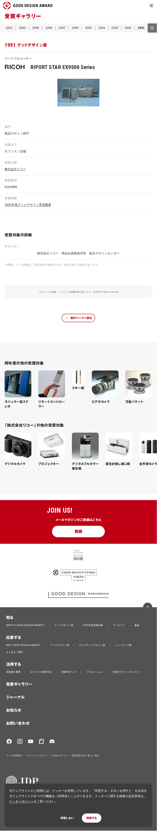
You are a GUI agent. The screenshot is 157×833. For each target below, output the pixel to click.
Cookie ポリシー (59, 755)
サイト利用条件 (14, 755)
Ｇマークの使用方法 (41, 672)
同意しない (67, 818)
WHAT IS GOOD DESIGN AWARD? (25, 625)
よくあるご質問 (14, 652)
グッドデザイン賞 (63, 625)
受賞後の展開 (13, 672)
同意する (91, 818)
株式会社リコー (15, 169)
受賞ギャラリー (19, 684)
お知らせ (13, 710)
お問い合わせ (18, 723)
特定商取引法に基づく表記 (85, 755)
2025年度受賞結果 (93, 625)
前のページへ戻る (81, 318)
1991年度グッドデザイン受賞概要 (28, 204)
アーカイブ (119, 625)
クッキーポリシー (21, 801)
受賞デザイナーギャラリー (127, 672)
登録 (78, 531)
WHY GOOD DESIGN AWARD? (23, 645)
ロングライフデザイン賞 (92, 645)
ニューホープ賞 (123, 645)
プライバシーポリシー (36, 755)
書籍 (136, 625)
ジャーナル (15, 697)
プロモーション (94, 672)
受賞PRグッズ (69, 672)
